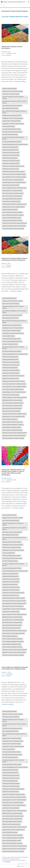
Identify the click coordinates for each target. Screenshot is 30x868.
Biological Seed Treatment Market (11, 115)
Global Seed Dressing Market (10, 147)
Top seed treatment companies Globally (13, 228)
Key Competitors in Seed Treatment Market (14, 177)
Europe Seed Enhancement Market (11, 141)
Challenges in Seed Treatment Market (12, 118)
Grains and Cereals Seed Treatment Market (14, 174)
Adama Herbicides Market (9, 88)
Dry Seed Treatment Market (10, 134)
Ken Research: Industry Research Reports (15, 11)
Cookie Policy (8, 861)
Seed (14, 53)
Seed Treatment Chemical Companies (12, 212)
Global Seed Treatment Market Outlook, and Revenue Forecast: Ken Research (14, 259)
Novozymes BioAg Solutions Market (12, 198)
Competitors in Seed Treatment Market (13, 123)
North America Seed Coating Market (12, 196)
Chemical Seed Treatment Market (11, 121)
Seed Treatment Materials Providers (12, 220)
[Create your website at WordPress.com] (15, 2)
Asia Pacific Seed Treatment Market (12, 105)
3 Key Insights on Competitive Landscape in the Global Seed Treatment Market (15, 668)
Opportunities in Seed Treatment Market (13, 207)
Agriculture (10, 53)
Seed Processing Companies (9, 209)
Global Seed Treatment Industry (11, 160)
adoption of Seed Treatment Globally (12, 91)
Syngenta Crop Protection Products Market (14, 226)
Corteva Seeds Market (8, 126)
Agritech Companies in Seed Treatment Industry (13, 97)
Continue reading (19, 81)
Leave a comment (6, 55)
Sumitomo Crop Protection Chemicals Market (14, 223)
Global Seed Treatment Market (10, 163)
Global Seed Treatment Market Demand (13, 166)
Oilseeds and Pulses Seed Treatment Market (14, 204)
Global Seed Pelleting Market (10, 150)
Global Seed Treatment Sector (10, 168)
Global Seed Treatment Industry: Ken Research (12, 47)
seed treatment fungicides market (11, 217)
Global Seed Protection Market (10, 155)
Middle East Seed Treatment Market (12, 190)
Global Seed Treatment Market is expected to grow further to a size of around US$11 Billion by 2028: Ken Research (13, 472)
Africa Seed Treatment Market (10, 94)
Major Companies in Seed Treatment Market (14, 188)
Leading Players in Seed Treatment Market (14, 182)
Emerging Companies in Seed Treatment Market (13, 138)
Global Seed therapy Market (10, 158)
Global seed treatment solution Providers (13, 171)
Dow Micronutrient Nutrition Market (12, 131)
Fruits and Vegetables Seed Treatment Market (14, 144)
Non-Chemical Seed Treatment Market (12, 193)
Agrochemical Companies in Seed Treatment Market (14, 102)
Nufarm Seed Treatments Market (11, 201)
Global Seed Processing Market (10, 152)
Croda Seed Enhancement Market (11, 129)
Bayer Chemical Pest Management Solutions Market (14, 112)
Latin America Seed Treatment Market (12, 179)
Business (9, 265)
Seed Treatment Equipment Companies (12, 215)
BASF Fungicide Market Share (10, 108)
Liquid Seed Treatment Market (10, 185)
